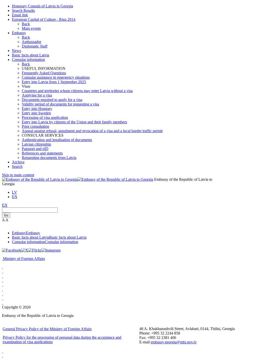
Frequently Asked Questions (44, 73)
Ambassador (31, 42)
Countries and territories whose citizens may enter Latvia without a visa (77, 91)
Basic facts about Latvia (30, 55)
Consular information (28, 59)
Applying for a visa (37, 95)
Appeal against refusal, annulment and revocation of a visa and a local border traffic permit (92, 131)
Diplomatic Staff (34, 46)
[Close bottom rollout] (2, 351)
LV (14, 192)
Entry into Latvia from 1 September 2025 (54, 82)
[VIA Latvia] (2, 294)
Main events (31, 28)
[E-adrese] (2, 280)
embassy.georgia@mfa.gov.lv (174, 342)
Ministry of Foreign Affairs (24, 259)
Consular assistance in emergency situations (56, 77)
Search (17, 166)
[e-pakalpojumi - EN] (2, 267)
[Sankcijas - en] (2, 271)
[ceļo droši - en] (2, 276)
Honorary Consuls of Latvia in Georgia (42, 6)
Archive (18, 162)
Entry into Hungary (37, 108)
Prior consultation (35, 126)
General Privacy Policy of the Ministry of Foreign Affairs (47, 329)
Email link (20, 15)
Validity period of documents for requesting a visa (60, 104)
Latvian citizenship (36, 144)
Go (6, 215)
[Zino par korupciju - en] (2, 285)
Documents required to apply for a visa (52, 100)
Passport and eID (35, 149)
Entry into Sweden (36, 113)
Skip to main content (18, 175)
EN (14, 197)
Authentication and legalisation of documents (57, 140)
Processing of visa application (45, 117)
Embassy (19, 33)
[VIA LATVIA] (2, 303)
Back (26, 24)
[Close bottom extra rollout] (2, 356)
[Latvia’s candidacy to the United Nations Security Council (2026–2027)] (2, 298)
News (16, 51)
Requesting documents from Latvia (49, 157)
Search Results (23, 10)
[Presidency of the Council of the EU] (2, 289)
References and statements (42, 153)
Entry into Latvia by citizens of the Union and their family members (74, 122)
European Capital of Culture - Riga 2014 (43, 19)
